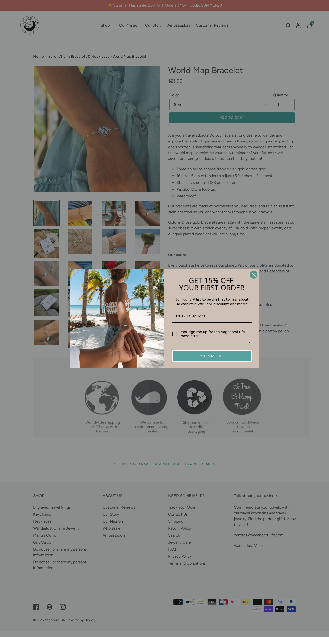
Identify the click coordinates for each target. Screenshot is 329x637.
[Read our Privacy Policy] (249, 343)
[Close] (253, 275)
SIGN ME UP (212, 356)
